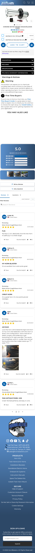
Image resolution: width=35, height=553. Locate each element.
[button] (28, 239)
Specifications (7, 68)
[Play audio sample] (3, 45)
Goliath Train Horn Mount (17, 482)
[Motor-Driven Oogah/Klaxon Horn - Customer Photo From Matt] (10, 174)
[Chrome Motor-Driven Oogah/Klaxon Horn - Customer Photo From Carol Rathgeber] (24, 174)
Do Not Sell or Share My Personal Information (17, 502)
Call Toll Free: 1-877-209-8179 (18, 445)
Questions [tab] (15, 195)
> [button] (22, 412)
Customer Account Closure (17, 492)
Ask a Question (18, 189)
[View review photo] (10, 351)
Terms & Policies (17, 495)
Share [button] (7, 239)
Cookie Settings (17, 506)
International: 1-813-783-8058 (18, 447)
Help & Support (17, 489)
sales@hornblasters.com (18, 451)
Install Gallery (27, 105)
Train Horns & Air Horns (17, 462)
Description (6, 60)
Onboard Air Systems (17, 472)
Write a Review (18, 184)
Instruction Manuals (17, 475)
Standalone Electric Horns (17, 468)
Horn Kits (17, 458)
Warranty (17, 509)
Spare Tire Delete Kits (17, 478)
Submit (17, 544)
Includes (5, 64)
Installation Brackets (17, 465)
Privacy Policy (17, 499)
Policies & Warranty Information (15, 73)
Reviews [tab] (3, 195)
